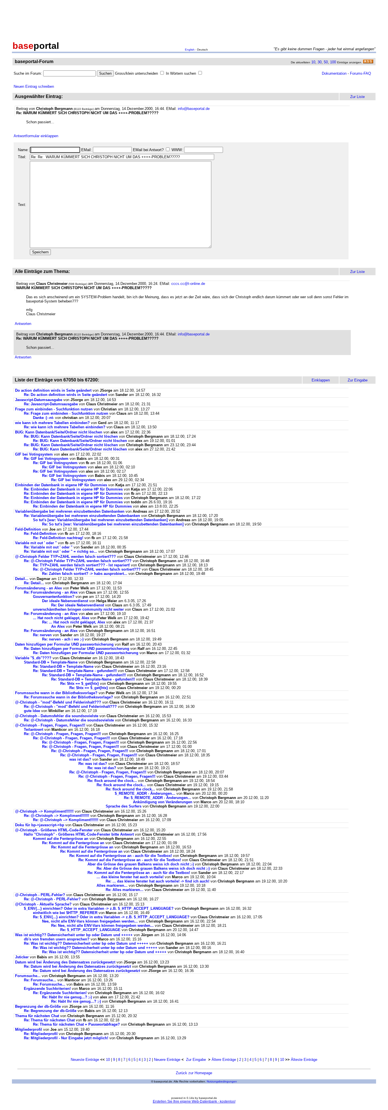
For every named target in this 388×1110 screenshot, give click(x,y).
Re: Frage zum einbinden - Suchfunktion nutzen (66, 413)
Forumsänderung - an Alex (38, 588)
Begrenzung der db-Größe (38, 1006)
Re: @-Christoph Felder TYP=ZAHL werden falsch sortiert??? (78, 561)
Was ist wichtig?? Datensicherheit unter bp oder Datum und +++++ (74, 935)
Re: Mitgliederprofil (41, 1034)
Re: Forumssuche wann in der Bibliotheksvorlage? (68, 697)
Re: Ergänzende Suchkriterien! (60, 993)
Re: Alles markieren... (124, 890)
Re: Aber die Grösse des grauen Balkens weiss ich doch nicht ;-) (153, 868)
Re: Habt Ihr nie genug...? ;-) (67, 997)
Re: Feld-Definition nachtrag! (58, 538)
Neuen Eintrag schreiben (34, 86)
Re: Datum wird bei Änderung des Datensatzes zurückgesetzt (77, 966)
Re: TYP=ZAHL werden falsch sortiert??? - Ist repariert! (81, 565)
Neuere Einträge (167, 1059)
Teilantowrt (33, 729)
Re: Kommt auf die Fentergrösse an (73, 843)
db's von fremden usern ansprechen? (56, 939)
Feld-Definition (28, 529)
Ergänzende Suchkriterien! (47, 988)
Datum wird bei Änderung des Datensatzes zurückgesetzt (65, 962)
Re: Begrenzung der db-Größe (50, 1011)
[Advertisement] (194, 19)
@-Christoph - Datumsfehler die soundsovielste (56, 716)
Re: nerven (42, 635)
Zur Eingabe (196, 1059)
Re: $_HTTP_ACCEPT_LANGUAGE (90, 930)
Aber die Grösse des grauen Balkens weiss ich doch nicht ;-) (140, 864)
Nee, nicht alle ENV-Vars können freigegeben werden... (90, 921)
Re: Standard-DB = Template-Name (63, 666)
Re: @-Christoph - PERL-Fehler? (52, 899)
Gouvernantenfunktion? (53, 596)
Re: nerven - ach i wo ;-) (63, 639)
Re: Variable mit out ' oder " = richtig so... (60, 551)
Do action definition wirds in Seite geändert (53, 390)
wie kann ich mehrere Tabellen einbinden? (52, 423)
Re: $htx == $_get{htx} (79, 683)
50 (326, 62)
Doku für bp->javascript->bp (39, 825)
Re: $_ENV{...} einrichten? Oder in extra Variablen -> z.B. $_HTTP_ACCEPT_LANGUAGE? (111, 917)
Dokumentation (334, 73)
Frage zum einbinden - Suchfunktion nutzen (54, 409)
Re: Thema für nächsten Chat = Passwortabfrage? (76, 1024)
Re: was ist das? (92, 763)
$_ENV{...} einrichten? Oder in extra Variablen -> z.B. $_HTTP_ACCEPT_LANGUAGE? (99, 908)
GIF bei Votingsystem (34, 454)
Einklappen (321, 380)
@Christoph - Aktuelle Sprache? (43, 904)
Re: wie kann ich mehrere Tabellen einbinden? (64, 427)
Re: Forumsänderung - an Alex (51, 592)
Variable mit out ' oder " (36, 543)
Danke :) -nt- (43, 418)
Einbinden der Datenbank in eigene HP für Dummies (61, 485)
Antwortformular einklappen (36, 136)
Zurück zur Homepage (194, 1073)
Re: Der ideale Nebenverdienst (77, 605)
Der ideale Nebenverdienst (65, 601)
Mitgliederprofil (28, 1029)
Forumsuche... (28, 976)
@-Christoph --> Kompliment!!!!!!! (44, 811)
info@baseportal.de (194, 109)
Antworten (23, 324)
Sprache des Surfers (123, 806)
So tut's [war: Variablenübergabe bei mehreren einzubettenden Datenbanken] (100, 520)
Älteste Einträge (304, 1059)
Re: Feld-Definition (40, 533)
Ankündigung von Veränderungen (162, 802)
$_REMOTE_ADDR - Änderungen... (145, 793)
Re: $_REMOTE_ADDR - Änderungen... (157, 798)
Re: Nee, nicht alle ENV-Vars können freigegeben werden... (102, 925)
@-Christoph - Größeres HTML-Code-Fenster (54, 830)
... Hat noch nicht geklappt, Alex (61, 618)
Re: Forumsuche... (40, 980)
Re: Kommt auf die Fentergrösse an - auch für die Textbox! (120, 856)
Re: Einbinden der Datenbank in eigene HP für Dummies (73, 489)
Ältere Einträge (224, 1059)
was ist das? (80, 759)
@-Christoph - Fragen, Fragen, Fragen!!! (50, 725)
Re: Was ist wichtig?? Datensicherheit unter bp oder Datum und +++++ (86, 943)
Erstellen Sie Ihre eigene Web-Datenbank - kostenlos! (194, 1101)
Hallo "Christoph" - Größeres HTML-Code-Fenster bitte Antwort (79, 834)
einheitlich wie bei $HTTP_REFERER (65, 913)
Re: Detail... (34, 583)
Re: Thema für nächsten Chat (49, 1020)
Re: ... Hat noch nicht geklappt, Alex (73, 622)
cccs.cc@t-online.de (188, 283)
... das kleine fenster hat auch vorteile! (130, 877)
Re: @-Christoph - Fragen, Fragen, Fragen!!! (62, 734)
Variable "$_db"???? (33, 658)
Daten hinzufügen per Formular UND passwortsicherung (64, 644)
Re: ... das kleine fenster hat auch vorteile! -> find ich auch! (157, 881)
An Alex (58, 626)
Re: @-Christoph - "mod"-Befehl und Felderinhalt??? (70, 706)
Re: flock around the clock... (112, 781)
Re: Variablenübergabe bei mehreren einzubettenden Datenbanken (82, 516)
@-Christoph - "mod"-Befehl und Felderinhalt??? (58, 702)
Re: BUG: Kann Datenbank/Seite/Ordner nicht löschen (71, 436)
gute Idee (32, 711)
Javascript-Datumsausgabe (38, 400)
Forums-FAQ (360, 73)
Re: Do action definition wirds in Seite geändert (65, 395)
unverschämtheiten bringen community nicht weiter (78, 609)
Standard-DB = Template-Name (51, 662)
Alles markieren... (112, 885)
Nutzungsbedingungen (222, 1081)
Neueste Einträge (85, 1059)
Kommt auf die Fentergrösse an (60, 838)
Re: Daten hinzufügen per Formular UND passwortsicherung (76, 648)
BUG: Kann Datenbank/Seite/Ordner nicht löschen (58, 432)
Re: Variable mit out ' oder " (48, 547)
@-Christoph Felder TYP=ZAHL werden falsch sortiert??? (65, 556)
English (190, 49)
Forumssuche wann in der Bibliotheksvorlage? (56, 693)
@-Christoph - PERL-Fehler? (40, 895)
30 (320, 62)
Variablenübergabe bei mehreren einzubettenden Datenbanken (69, 511)
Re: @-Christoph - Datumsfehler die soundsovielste (69, 720)
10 (313, 62)
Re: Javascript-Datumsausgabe (51, 404)
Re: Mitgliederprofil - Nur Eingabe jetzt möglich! (66, 1038)
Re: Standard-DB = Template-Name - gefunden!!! (75, 671)
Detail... (21, 579)
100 (333, 62)
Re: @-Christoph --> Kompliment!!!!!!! (56, 815)
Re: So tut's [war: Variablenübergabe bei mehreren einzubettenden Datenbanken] (112, 524)
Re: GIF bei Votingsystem (46, 458)
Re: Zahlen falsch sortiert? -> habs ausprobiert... (84, 573)
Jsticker (22, 957)
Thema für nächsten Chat (37, 1016)
